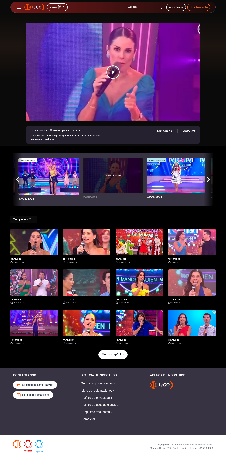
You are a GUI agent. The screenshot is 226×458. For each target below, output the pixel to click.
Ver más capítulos (113, 354)
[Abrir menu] (19, 7)
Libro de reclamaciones (35, 394)
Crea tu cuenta (199, 7)
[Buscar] (160, 7)
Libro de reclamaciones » (98, 390)
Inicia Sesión (176, 7)
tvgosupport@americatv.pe (37, 384)
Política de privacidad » (96, 397)
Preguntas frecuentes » (96, 412)
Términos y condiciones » (98, 383)
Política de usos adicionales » (101, 404)
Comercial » (89, 419)
